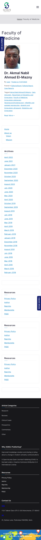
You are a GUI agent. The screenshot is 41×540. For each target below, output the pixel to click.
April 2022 (8, 157)
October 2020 (10, 176)
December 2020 (10, 169)
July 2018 (8, 253)
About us (8, 133)
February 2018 (10, 272)
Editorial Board (16, 86)
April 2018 (8, 265)
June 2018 (8, 257)
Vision (8, 136)
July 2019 (8, 215)
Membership (9, 310)
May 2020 (8, 196)
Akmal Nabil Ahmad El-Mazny (20, 92)
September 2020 (11, 180)
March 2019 (9, 230)
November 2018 (10, 245)
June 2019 (8, 219)
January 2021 (9, 165)
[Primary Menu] (37, 7)
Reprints (7, 306)
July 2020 (8, 188)
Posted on (19, 82)
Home (6, 129)
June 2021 (8, 161)
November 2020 (11, 173)
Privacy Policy (10, 298)
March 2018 (9, 269)
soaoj (8, 82)
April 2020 (8, 199)
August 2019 (9, 211)
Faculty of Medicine (20, 97)
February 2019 (10, 234)
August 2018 (9, 249)
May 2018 (8, 261)
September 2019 (11, 207)
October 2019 (9, 203)
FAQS (6, 314)
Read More (8, 115)
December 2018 (10, 242)
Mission (9, 140)
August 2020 (9, 184)
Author (7, 302)
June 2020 (8, 192)
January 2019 (9, 238)
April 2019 (8, 226)
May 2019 (8, 223)
